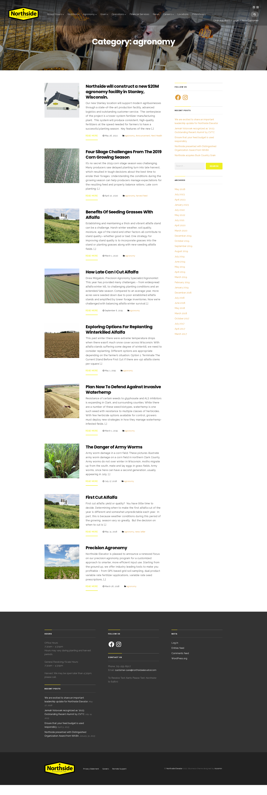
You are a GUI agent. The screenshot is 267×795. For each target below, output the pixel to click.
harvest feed (141, 196)
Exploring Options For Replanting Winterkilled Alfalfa (119, 329)
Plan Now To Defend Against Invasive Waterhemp (123, 389)
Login (236, 20)
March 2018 (181, 313)
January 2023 (182, 205)
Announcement (143, 136)
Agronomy (89, 14)
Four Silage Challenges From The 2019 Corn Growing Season (123, 154)
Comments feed (180, 653)
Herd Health (156, 136)
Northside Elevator (174, 768)
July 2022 (180, 210)
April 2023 (180, 199)
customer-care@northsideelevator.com (135, 670)
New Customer (250, 20)
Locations (182, 14)
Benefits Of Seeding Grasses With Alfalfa (119, 214)
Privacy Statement (91, 769)
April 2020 (180, 225)
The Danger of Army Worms (114, 447)
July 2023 (180, 194)
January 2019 (182, 287)
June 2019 (180, 261)
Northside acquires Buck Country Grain (195, 155)
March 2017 (181, 334)
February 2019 (182, 282)
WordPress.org (179, 658)
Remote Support (119, 769)
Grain (103, 14)
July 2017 (180, 323)
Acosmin (218, 768)
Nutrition (72, 14)
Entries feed (177, 648)
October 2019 (182, 241)
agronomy (130, 136)
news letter (140, 532)
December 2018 (183, 292)
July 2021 (180, 220)
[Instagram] (185, 97)
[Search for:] (190, 166)
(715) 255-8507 (221, 20)
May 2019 (180, 267)
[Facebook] (178, 97)
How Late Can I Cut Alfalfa (112, 272)
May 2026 (180, 189)
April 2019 (180, 272)
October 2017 (182, 318)
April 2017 (180, 329)
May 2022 (180, 215)
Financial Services (139, 14)
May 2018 (180, 308)
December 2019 (183, 236)
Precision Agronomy (106, 548)
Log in (174, 643)
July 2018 (180, 298)
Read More (92, 136)
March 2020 (181, 230)
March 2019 (181, 277)
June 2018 (180, 303)
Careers (167, 14)
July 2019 (180, 256)
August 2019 (181, 251)
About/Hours (54, 14)
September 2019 (183, 246)
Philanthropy (199, 14)
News (156, 14)
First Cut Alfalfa (101, 497)
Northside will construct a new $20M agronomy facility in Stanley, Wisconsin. (122, 91)
